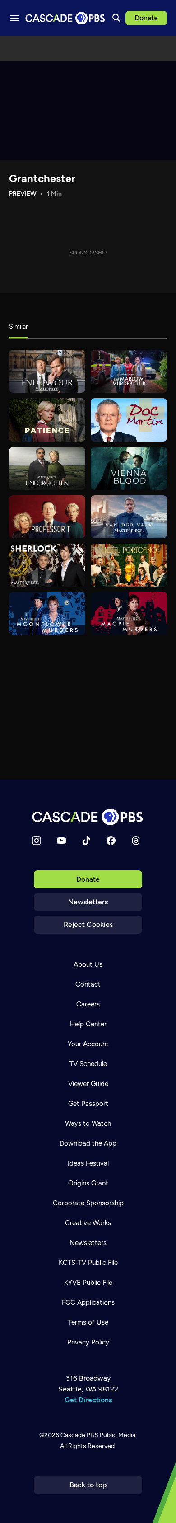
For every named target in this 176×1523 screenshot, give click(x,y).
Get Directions (88, 1400)
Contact (88, 984)
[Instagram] (36, 840)
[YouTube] (61, 840)
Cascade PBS (79, 1435)
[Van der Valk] (129, 516)
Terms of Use (88, 1322)
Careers (88, 1004)
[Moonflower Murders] (47, 613)
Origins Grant (88, 1183)
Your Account (88, 1044)
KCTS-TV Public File (88, 1263)
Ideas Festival (88, 1163)
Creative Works (88, 1223)
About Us (88, 964)
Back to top (88, 1485)
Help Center (88, 1024)
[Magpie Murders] (129, 613)
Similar (18, 326)
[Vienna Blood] (129, 468)
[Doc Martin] (129, 419)
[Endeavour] (47, 371)
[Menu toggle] (14, 18)
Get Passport (88, 1104)
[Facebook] (111, 840)
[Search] (116, 18)
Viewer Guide (88, 1084)
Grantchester (42, 178)
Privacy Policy (88, 1342)
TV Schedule (88, 1064)
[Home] (88, 817)
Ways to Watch (88, 1123)
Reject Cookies (88, 924)
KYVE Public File (88, 1283)
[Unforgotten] (47, 468)
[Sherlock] (47, 565)
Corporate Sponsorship (88, 1203)
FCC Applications (88, 1302)
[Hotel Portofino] (129, 565)
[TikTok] (86, 840)
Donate (146, 18)
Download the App (88, 1143)
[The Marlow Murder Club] (129, 371)
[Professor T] (47, 516)
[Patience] (47, 419)
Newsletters (88, 902)
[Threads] (135, 840)
